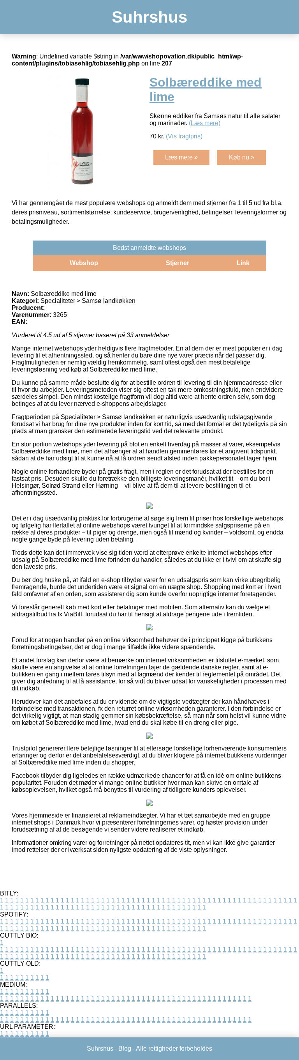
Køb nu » (241, 157)
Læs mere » (181, 157)
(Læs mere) (204, 123)
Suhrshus (149, 17)
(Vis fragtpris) (184, 136)
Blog (124, 1048)
